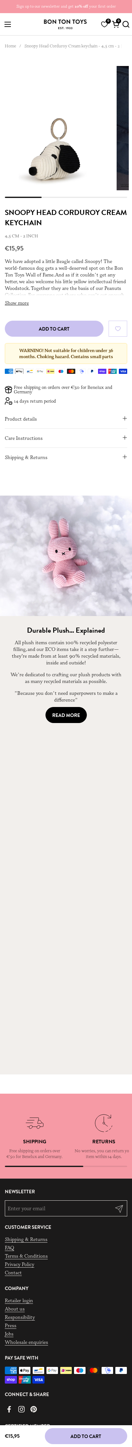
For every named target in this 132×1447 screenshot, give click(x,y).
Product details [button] (21, 419)
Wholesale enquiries (26, 1342)
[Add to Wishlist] (118, 328)
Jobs (9, 1334)
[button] (125, 24)
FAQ (9, 1248)
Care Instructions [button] (24, 438)
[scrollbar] (66, 197)
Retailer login (19, 1300)
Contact (13, 1273)
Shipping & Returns (26, 1239)
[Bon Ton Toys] (65, 24)
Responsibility (20, 1317)
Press (10, 1325)
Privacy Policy (19, 1264)
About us (15, 1309)
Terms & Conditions (26, 1256)
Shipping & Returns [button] (26, 457)
